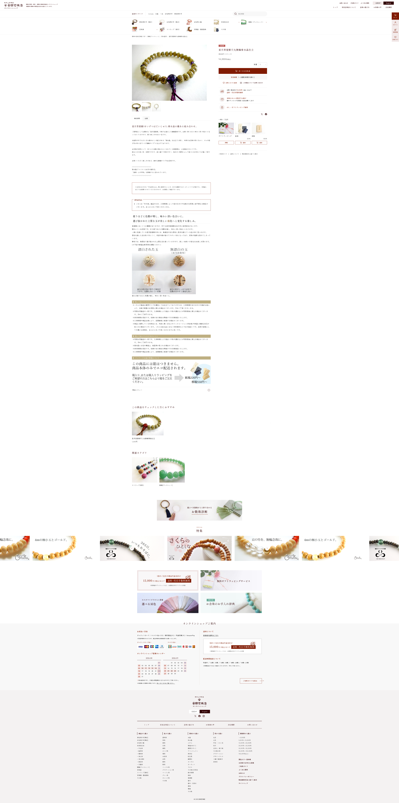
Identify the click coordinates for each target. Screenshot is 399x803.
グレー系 (165, 775)
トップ (335, 7)
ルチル (190, 743)
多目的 (215, 762)
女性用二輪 (198, 22)
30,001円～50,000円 (245, 748)
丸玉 (214, 737)
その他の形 (216, 751)
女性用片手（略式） (173, 22)
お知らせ (242, 773)
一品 (161, 14)
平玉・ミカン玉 (218, 743)
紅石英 (190, 756)
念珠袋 (141, 29)
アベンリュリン (193, 751)
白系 (164, 746)
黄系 (164, 762)
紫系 (164, 764)
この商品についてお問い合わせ (253, 83)
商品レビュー (137, 390)
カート (395, 17)
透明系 (165, 737)
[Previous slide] (129, 423)
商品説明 (137, 118)
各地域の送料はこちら (211, 635)
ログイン (395, 25)
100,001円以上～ (244, 754)
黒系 (164, 743)
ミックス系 (166, 767)
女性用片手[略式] (142, 740)
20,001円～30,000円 (245, 746)
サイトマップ (243, 783)
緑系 (164, 748)
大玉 (214, 740)
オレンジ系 (166, 778)
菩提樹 (190, 778)
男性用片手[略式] (142, 737)
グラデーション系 (168, 770)
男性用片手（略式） (146, 22)
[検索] (235, 14)
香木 (189, 781)
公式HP (378, 3)
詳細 (226, 143)
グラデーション (218, 754)
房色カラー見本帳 (245, 759)
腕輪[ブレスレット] (153, 36)
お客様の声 (377, 7)
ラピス (190, 767)
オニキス (191, 762)
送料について (234, 154)
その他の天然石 (193, 770)
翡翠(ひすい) (192, 748)
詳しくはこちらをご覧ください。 (166, 683)
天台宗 (141, 748)
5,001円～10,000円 (245, 740)
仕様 (146, 118)
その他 (223, 29)
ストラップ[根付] (142, 773)
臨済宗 (141, 751)
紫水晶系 (164, 36)
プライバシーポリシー (246, 777)
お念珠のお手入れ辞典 (246, 763)
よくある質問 (365, 3)
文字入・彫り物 (218, 748)
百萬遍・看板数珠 (200, 29)
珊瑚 (189, 789)
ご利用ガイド (354, 3)
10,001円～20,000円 (245, 743)
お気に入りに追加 (231, 83)
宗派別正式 (225, 22)
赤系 (164, 759)
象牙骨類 (191, 773)
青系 (164, 754)
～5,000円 (242, 737)
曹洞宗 (141, 754)
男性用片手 (178, 14)
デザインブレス (218, 756)
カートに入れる (244, 71)
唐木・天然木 (192, 783)
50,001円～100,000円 (245, 751)
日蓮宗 (141, 764)
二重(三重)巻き (218, 759)
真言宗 (141, 762)
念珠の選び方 (364, 7)
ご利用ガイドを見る (250, 681)
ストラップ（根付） (173, 29)
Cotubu (151, 14)
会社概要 (388, 7)
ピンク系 (165, 751)
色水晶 (190, 740)
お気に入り (395, 39)
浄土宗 (141, 756)
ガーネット (191, 764)
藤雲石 (190, 759)
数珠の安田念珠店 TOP (138, 36)
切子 (214, 746)
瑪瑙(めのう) (192, 746)
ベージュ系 (166, 773)
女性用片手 (169, 14)
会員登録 (395, 32)
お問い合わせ (343, 3)
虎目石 (190, 754)
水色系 (165, 756)
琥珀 (189, 775)
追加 (244, 143)
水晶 (156, 14)
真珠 (189, 786)
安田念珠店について (349, 7)
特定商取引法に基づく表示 (248, 780)
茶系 (164, 740)
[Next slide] (270, 423)
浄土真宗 (141, 759)
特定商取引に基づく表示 (250, 154)
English (388, 3)
